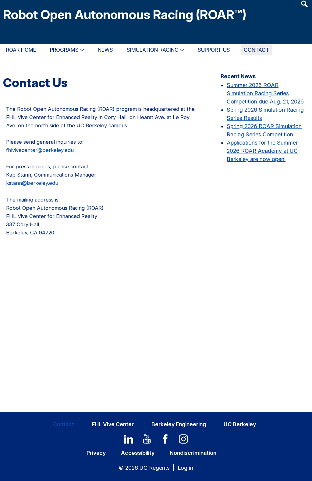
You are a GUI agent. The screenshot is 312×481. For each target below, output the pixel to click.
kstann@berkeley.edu (32, 183)
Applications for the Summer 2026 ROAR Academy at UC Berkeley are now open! (262, 150)
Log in (185, 468)
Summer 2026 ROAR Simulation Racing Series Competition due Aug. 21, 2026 (265, 93)
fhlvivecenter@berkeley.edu (40, 150)
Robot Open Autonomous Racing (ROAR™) (124, 14)
